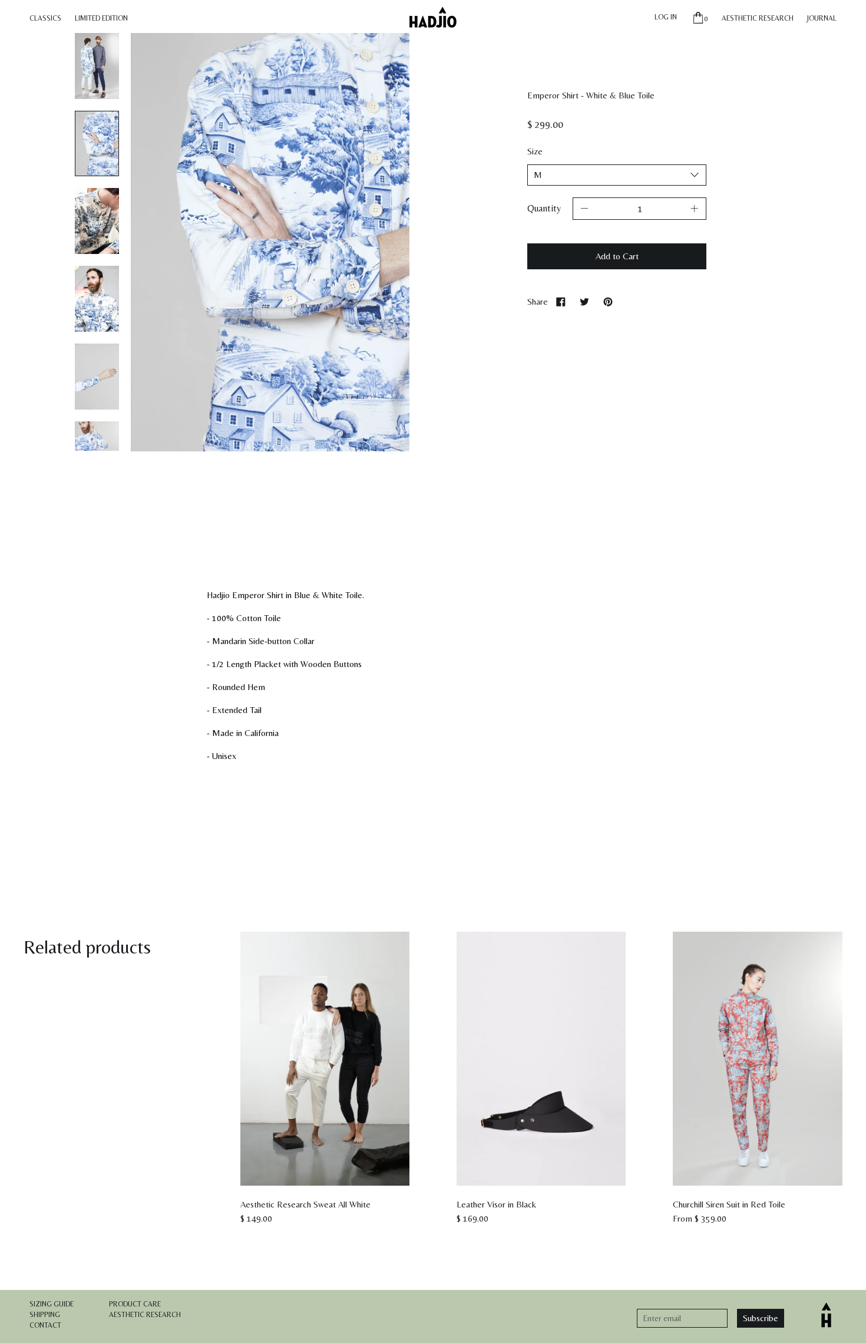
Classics (45, 18)
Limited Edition (101, 18)
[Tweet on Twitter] (584, 301)
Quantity (544, 208)
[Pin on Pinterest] (608, 301)
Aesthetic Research (758, 18)
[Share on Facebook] (560, 301)
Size (535, 151)
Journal (822, 18)
